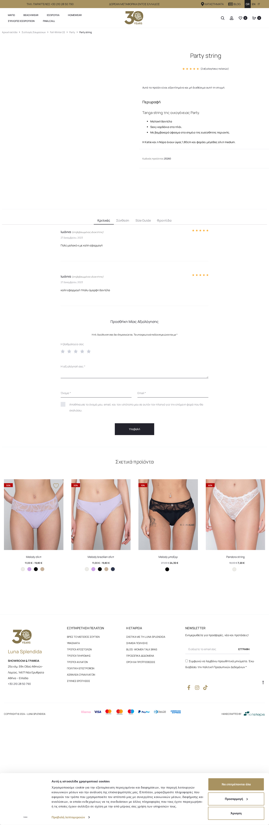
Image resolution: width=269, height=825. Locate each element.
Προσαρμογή (234, 798)
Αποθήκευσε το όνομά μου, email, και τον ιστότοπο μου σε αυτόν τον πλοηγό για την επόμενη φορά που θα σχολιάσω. (136, 407)
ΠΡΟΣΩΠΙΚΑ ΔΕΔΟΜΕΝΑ (140, 655)
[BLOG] (231, 4)
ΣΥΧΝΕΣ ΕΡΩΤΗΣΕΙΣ (78, 681)
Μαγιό (11, 15)
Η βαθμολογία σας (72, 344)
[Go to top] (263, 682)
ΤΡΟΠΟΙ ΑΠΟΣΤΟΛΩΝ (79, 649)
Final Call (49, 21)
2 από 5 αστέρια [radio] (70, 351)
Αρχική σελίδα (9, 32)
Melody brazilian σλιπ (101, 557)
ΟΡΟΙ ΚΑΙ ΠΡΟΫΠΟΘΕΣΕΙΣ (140, 662)
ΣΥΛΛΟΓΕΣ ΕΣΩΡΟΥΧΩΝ (21, 21)
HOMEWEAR (75, 15)
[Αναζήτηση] (223, 18)
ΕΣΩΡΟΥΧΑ (53, 15)
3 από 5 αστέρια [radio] (77, 351)
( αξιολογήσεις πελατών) (214, 68)
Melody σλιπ (33, 557)
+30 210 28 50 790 (19, 684)
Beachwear (30, 15)
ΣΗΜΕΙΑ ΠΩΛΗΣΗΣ (137, 643)
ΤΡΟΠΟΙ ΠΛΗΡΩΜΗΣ (79, 655)
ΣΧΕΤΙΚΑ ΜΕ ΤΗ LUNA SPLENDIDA (145, 637)
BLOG (237, 4)
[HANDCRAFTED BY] (254, 714)
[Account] (232, 18)
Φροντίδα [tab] (164, 220)
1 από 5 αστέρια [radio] (64, 351)
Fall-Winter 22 (57, 32)
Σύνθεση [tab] (122, 220)
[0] (240, 18)
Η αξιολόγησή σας (73, 366)
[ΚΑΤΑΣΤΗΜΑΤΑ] (203, 4)
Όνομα (66, 393)
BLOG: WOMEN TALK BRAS (141, 649)
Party (72, 32)
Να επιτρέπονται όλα (236, 784)
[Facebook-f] (188, 687)
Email (141, 393)
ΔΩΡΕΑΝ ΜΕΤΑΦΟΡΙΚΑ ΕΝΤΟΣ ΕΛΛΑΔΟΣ (134, 4)
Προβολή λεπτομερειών (68, 817)
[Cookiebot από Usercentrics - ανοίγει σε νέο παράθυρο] (25, 817)
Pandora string (235, 557)
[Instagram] (197, 687)
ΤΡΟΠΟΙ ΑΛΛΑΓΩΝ (77, 662)
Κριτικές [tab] (103, 220)
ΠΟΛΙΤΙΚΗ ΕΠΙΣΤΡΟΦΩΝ (80, 668)
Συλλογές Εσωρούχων (34, 32)
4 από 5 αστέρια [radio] (83, 351)
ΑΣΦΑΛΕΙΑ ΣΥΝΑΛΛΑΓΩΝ (81, 674)
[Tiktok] (205, 687)
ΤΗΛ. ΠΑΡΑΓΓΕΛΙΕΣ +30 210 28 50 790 (50, 4)
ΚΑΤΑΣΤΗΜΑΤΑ (214, 4)
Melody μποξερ (168, 557)
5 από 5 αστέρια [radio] (90, 351)
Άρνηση (236, 813)
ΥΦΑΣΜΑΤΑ (73, 643)
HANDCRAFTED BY (231, 714)
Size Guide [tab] (143, 220)
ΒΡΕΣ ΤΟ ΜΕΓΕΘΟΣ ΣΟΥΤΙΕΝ (83, 637)
